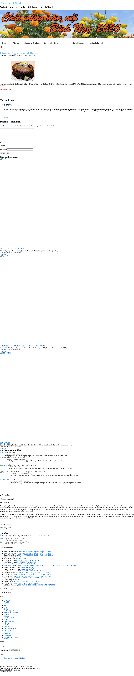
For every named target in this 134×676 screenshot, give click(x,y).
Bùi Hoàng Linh (9, 618)
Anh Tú (6, 602)
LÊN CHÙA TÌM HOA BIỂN (15, 457)
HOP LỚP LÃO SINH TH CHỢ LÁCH (16, 542)
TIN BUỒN (14, 479)
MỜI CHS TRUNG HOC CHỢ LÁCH (30, 571)
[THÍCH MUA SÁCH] (2, 453)
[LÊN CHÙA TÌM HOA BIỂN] (3, 460)
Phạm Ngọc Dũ (9, 564)
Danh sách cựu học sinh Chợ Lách (14, 658)
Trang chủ (5, 43)
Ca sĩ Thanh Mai (9, 621)
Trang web (3, 149)
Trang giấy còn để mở (27, 567)
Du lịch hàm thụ (78, 43)
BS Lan (6, 614)
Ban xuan (7, 605)
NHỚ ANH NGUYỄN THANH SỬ (27, 560)
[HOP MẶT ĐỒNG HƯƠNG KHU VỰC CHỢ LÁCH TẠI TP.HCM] (2, 536)
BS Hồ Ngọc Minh (10, 611)
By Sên (6, 619)
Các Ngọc (7, 623)
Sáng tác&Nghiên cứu (52, 43)
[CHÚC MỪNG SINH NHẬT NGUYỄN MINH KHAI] (5, 475)
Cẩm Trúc (7, 626)
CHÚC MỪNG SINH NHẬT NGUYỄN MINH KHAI (28, 472)
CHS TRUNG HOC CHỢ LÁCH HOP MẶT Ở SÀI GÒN (37, 585)
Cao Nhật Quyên (9, 630)
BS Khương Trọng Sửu (11, 612)
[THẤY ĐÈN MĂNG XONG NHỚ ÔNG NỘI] (3, 467)
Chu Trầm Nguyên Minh (11, 637)
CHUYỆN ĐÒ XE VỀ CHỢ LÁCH (27, 581)
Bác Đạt (6, 604)
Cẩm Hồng (7, 625)
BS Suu (6, 616)
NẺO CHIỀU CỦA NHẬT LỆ (26, 562)
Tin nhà (16, 43)
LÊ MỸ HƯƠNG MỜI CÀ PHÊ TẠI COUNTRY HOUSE (35, 576)
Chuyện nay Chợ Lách (32, 43)
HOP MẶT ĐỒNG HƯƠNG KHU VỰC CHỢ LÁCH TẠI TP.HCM (27, 535)
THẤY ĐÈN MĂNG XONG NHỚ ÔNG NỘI (21, 465)
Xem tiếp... (3, 254)
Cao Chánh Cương (10, 628)
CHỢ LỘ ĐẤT (21, 558)
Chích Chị (7, 634)
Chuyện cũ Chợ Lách (95, 43)
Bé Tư (6, 607)
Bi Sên (6, 609)
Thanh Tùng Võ (9, 553)
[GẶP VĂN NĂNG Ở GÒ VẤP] (2, 539)
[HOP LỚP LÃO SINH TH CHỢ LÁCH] (2, 542)
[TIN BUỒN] (5, 486)
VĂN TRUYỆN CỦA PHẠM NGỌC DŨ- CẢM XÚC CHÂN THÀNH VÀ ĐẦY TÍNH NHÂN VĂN (51, 565)
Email (2, 146)
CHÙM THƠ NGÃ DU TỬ (26, 564)
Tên (2, 142)
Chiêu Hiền (7, 635)
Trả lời (6, 117)
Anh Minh (7, 600)
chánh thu (7, 632)
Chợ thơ (66, 43)
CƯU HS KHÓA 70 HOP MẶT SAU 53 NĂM (27, 578)
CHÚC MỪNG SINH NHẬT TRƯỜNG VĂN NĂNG (31, 572)
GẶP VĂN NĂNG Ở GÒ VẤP (15, 539)
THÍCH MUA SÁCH (10, 452)
